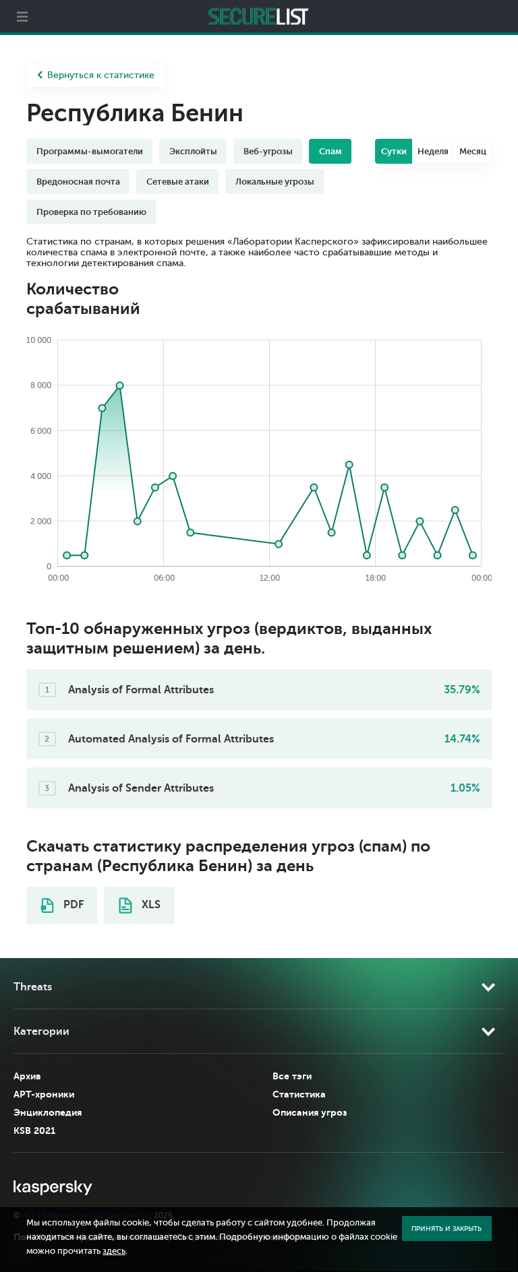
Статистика (299, 1094)
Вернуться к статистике (100, 75)
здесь (114, 1251)
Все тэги (292, 1076)
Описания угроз (309, 1112)
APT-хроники (43, 1094)
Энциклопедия (47, 1112)
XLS (150, 905)
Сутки (394, 151)
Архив (27, 1076)
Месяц (472, 151)
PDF (72, 905)
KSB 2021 (34, 1130)
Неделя (433, 151)
